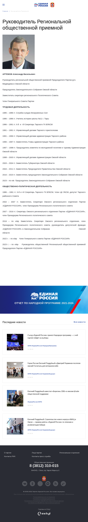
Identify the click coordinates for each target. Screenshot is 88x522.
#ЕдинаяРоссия (37, 346)
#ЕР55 (30, 346)
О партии (7, 453)
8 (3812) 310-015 (44, 465)
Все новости (80, 322)
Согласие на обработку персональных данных (44, 503)
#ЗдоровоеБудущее (48, 374)
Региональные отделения (69, 453)
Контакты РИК (9, 456)
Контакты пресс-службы (41, 456)
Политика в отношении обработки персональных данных (44, 501)
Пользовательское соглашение (44, 497)
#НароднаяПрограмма (49, 346)
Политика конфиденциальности (44, 499)
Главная (5, 11)
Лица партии (37, 453)
